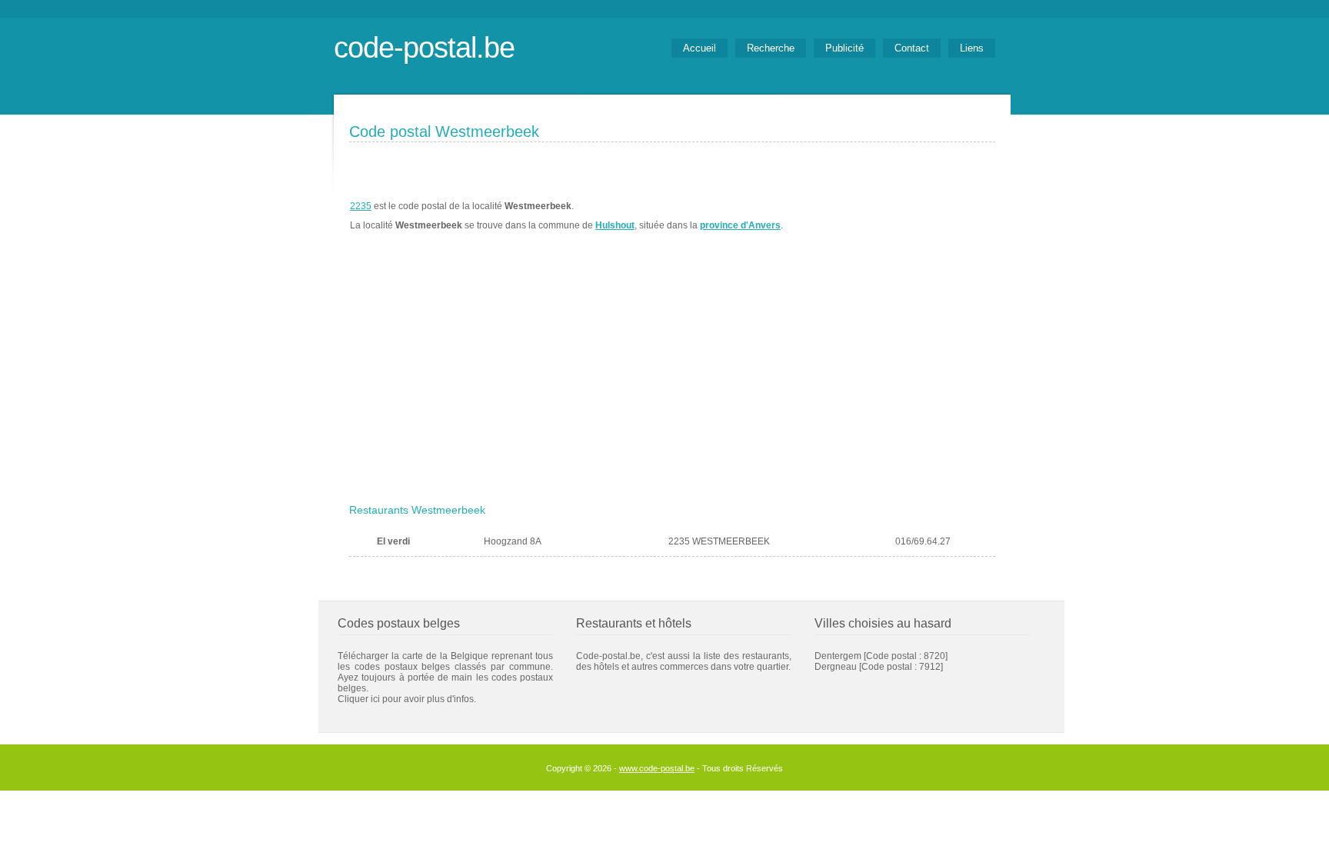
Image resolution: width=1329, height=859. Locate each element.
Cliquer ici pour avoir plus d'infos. (407, 699)
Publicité (844, 48)
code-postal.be (424, 47)
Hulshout (615, 225)
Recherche (770, 48)
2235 (360, 206)
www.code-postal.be (656, 768)
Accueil (699, 48)
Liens (972, 48)
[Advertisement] (672, 382)
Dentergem (837, 656)
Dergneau (835, 666)
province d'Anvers (740, 225)
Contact (911, 48)
